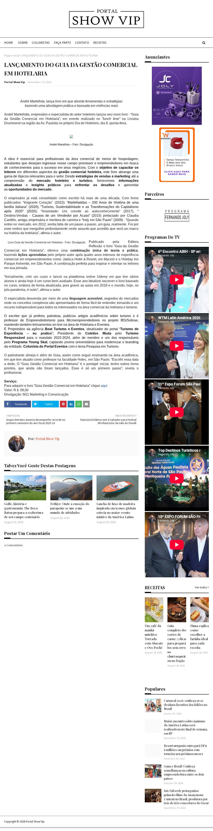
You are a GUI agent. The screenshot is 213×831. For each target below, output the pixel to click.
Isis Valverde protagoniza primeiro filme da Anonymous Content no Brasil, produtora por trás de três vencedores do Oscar (186, 797)
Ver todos (201, 587)
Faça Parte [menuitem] (62, 42)
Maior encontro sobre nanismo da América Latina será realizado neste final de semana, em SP (186, 727)
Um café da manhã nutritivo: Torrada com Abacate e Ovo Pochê (154, 637)
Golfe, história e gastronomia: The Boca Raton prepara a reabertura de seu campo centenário (23, 510)
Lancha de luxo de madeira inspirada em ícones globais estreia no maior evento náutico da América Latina (116, 510)
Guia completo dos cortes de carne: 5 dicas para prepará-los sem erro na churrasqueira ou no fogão (177, 643)
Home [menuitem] (8, 42)
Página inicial (12, 55)
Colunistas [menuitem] (41, 42)
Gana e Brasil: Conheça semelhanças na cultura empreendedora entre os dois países (184, 772)
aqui (104, 385)
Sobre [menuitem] (23, 42)
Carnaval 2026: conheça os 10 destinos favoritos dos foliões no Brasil (185, 705)
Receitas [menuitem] (99, 42)
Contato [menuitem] (82, 42)
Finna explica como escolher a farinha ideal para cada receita (199, 637)
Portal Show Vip (14, 82)
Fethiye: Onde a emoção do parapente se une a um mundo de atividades (69, 508)
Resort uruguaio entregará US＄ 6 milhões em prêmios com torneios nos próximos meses (185, 750)
